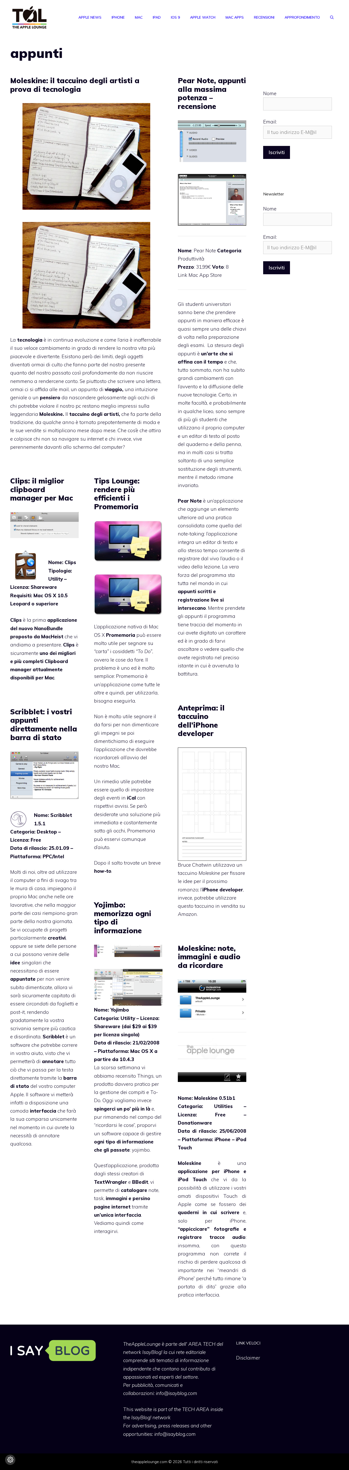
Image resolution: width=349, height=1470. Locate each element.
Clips (16, 620)
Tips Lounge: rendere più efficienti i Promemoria (116, 493)
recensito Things (134, 1076)
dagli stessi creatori (116, 1173)
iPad (157, 17)
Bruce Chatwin (195, 865)
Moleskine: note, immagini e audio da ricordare (209, 957)
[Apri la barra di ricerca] (332, 17)
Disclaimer (248, 1358)
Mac (139, 17)
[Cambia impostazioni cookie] (10, 1460)
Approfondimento (302, 17)
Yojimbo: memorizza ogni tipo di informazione (122, 917)
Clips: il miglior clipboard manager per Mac (41, 489)
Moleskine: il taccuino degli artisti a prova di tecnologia (74, 85)
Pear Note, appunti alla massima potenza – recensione (212, 93)
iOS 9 (175, 17)
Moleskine (51, 414)
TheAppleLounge (141, 1344)
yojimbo (141, 1150)
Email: (270, 122)
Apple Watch (202, 17)
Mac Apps (235, 17)
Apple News (89, 17)
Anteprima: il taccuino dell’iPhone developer (201, 720)
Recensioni (264, 17)
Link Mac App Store (200, 275)
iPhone (118, 17)
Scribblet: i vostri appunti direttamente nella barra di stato (43, 724)
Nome (269, 93)
